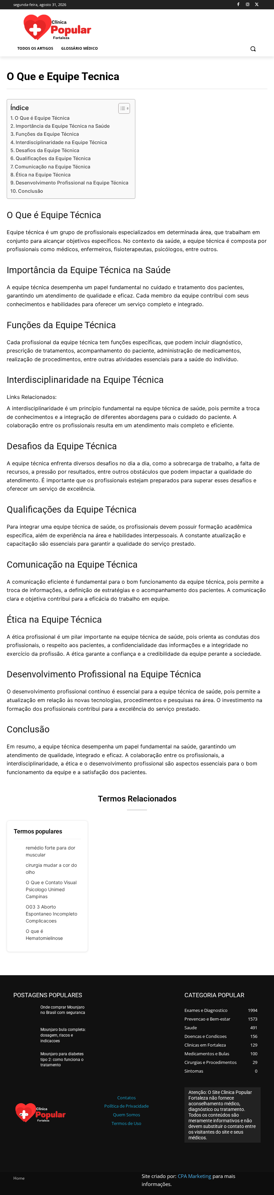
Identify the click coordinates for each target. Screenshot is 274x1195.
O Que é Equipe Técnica (42, 118)
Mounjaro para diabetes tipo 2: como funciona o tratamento (62, 1060)
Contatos (126, 1098)
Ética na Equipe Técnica (43, 174)
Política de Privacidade (126, 1106)
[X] (257, 5)
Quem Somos (126, 1115)
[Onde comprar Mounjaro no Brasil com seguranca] (24, 1014)
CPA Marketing (194, 1176)
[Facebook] (238, 5)
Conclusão (30, 191)
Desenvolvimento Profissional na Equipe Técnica (72, 182)
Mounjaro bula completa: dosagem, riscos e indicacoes (63, 1035)
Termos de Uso (126, 1123)
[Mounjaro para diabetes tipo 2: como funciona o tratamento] (24, 1061)
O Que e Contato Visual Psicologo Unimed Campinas (51, 889)
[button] (253, 48)
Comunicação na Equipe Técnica (52, 166)
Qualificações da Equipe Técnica (53, 158)
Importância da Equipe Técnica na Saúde (63, 126)
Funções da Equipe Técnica (47, 134)
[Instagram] (247, 5)
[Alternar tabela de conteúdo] (120, 108)
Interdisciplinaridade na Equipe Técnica (61, 142)
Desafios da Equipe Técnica (47, 150)
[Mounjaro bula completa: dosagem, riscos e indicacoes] (24, 1036)
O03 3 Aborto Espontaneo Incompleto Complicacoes (51, 914)
